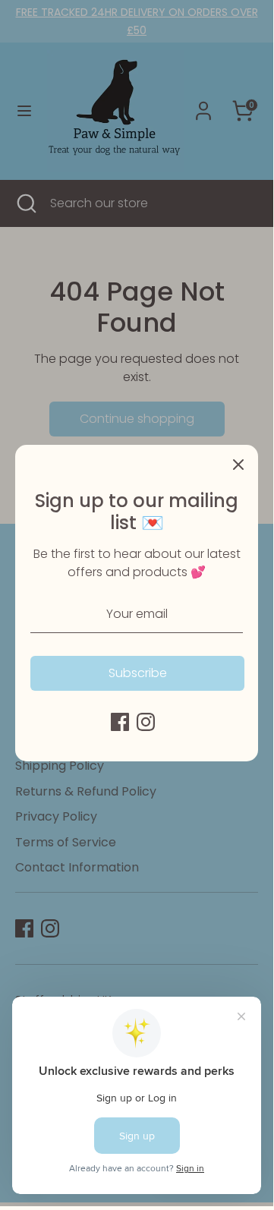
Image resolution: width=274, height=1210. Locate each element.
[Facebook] (120, 722)
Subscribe (138, 673)
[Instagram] (146, 722)
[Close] (238, 464)
